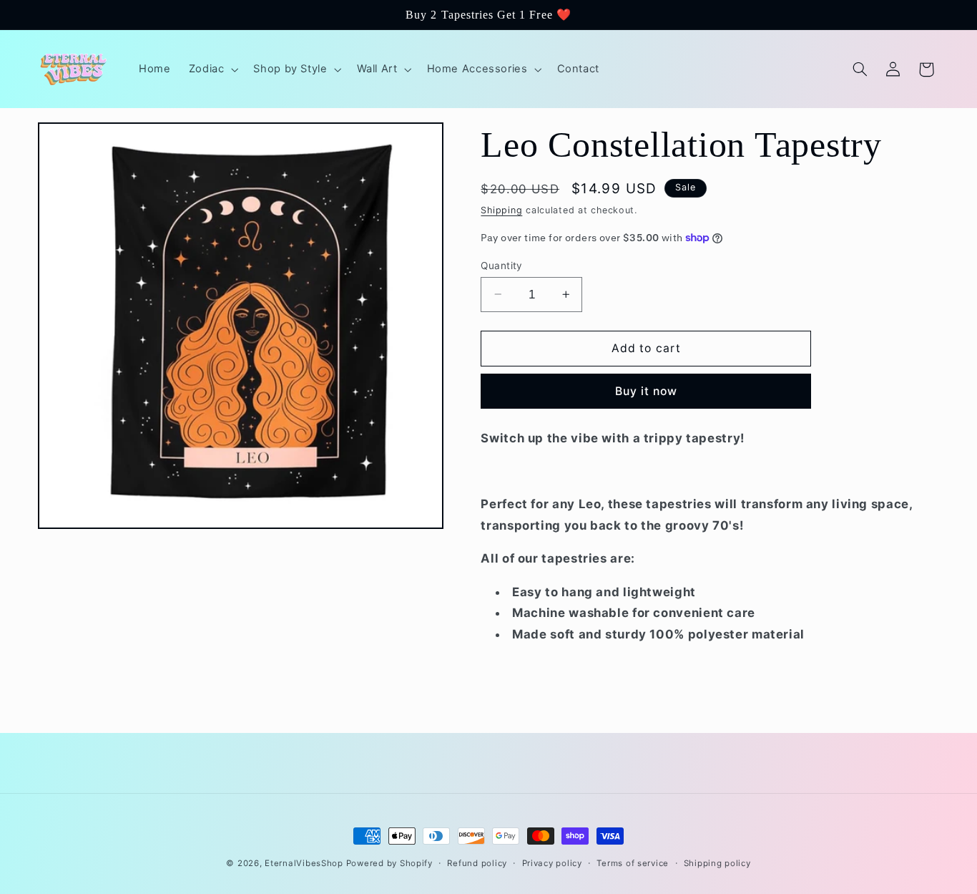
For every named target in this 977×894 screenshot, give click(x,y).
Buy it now (646, 391)
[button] (212, 69)
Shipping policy (717, 863)
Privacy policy (552, 863)
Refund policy (477, 863)
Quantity (501, 265)
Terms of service (632, 863)
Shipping (501, 210)
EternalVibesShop (305, 863)
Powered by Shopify (389, 863)
